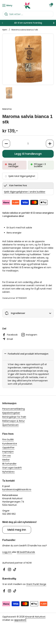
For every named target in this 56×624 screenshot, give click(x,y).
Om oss (6, 455)
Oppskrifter (8, 447)
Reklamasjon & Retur (13, 420)
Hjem (4, 29)
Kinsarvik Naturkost (35, 616)
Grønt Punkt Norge (36, 584)
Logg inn (7, 552)
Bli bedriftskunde (26, 552)
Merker (6, 459)
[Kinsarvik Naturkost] (27, 5)
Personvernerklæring (13, 408)
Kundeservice (9, 443)
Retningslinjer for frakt (14, 416)
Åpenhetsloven (10, 424)
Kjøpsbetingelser (11, 412)
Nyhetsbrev (8, 471)
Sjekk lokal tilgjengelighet (21, 176)
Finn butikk (8, 439)
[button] (50, 5)
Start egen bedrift (12, 467)
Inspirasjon (8, 451)
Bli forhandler (9, 463)
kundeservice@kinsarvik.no (16, 489)
